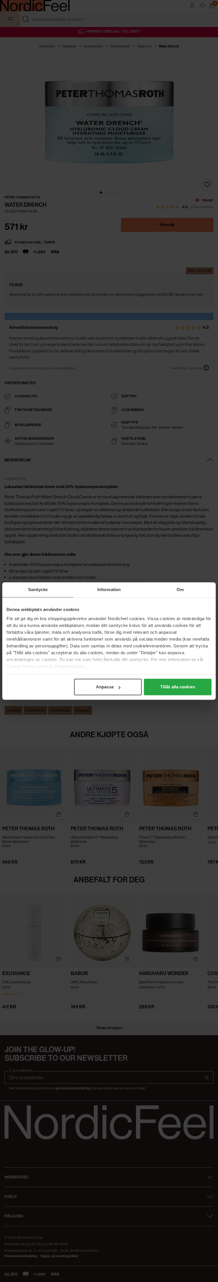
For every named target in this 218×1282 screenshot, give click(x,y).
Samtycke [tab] (38, 589)
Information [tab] (109, 589)
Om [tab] (180, 589)
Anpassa (105, 686)
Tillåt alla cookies (177, 686)
